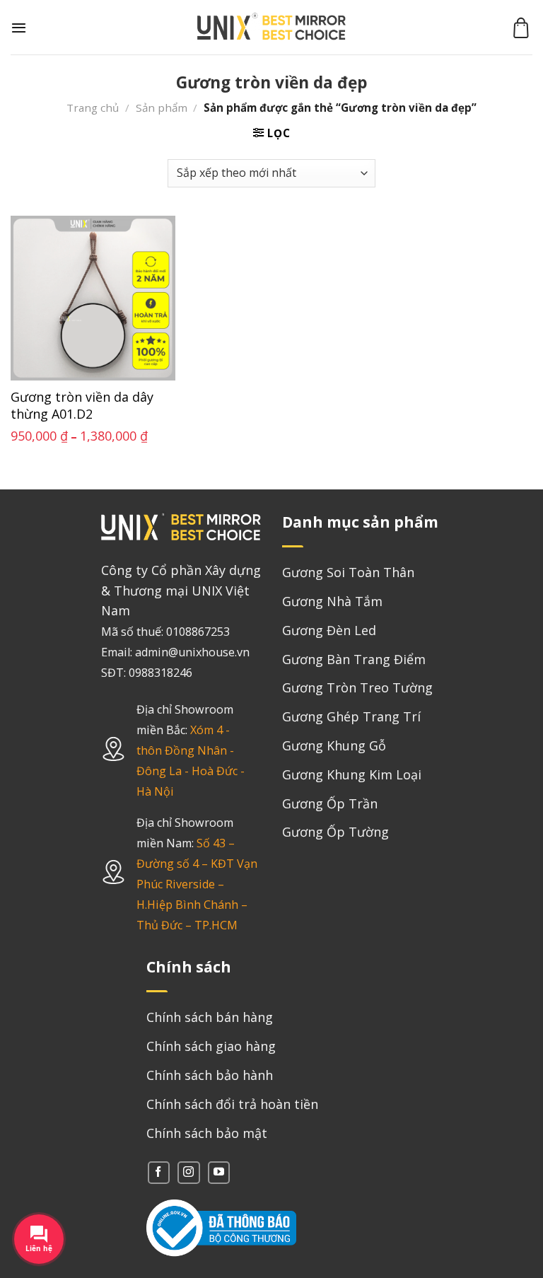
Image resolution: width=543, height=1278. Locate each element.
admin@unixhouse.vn (192, 652)
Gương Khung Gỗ (334, 745)
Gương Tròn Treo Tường (357, 687)
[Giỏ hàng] (521, 27)
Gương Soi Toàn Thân (348, 572)
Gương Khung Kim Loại (351, 774)
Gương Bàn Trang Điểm (354, 659)
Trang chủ (92, 107)
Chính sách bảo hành (209, 1075)
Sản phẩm (161, 107)
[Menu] (19, 28)
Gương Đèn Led (329, 630)
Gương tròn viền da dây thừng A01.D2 (82, 405)
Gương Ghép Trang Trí (351, 716)
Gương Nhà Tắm (332, 601)
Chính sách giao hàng (211, 1046)
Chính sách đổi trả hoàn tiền (232, 1104)
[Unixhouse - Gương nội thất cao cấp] (271, 27)
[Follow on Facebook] (159, 1172)
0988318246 (160, 672)
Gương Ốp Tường (335, 831)
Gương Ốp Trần (330, 803)
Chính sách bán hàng (209, 1017)
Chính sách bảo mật (206, 1133)
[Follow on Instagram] (188, 1172)
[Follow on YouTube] (219, 1172)
